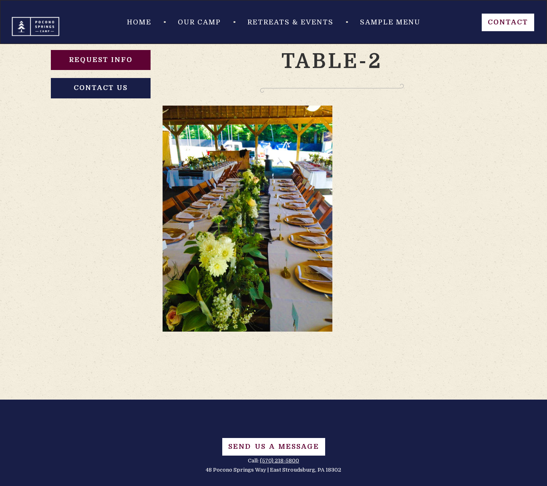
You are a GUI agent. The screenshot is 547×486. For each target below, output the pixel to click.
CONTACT (508, 22)
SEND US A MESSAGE (273, 446)
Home (139, 22)
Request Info (101, 60)
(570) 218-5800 (279, 461)
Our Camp (199, 22)
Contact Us (101, 88)
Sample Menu (390, 22)
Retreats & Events (290, 22)
